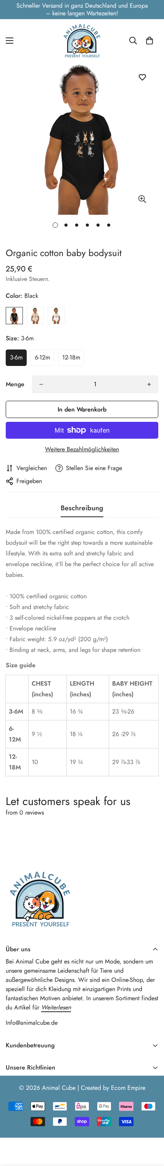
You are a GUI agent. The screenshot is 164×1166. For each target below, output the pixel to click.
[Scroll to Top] (150, 1125)
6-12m (42, 357)
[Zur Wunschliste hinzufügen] (142, 77)
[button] (149, 40)
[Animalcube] (82, 40)
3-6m (16, 357)
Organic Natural (35, 315)
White (56, 315)
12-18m (71, 357)
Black (14, 315)
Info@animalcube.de (32, 1022)
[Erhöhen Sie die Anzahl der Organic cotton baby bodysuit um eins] (149, 384)
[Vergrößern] (142, 199)
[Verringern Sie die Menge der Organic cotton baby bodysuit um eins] (41, 384)
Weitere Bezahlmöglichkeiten (82, 449)
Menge (15, 384)
